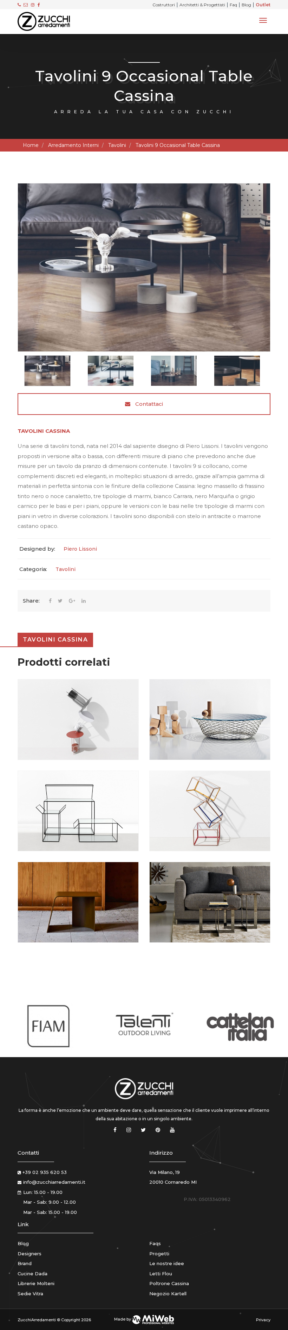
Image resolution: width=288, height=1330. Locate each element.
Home (31, 145)
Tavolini (117, 145)
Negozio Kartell (167, 1293)
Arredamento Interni (73, 145)
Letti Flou (160, 1273)
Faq (233, 4)
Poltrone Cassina (169, 1283)
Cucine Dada (32, 1273)
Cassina (57, 431)
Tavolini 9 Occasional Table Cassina (178, 145)
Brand (25, 1263)
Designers (29, 1253)
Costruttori (163, 4)
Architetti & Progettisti (202, 4)
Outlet (263, 4)
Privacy (263, 1319)
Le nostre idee (166, 1263)
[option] (144, 267)
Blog (246, 4)
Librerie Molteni (36, 1283)
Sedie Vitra (30, 1293)
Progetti (159, 1253)
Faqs (155, 1243)
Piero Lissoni (80, 549)
